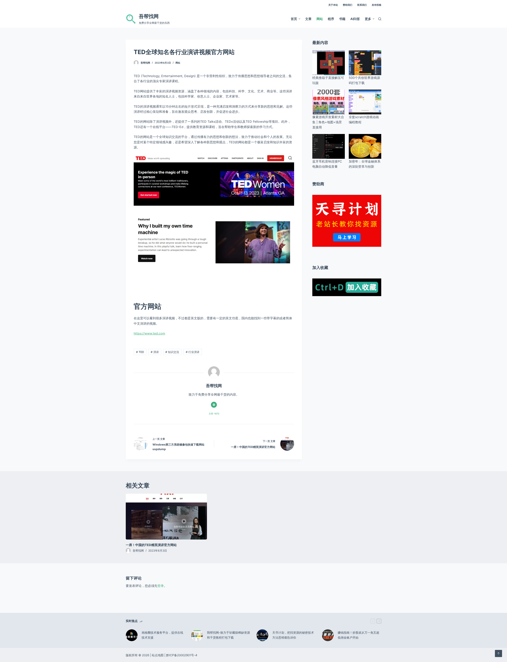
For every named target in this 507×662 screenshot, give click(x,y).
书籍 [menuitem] (342, 19)
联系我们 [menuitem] (362, 4)
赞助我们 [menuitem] (347, 4)
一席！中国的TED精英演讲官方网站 (151, 545)
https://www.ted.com (149, 333)
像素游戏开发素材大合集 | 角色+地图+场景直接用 (328, 122)
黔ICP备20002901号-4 (181, 655)
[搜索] (379, 18)
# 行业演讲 (192, 352)
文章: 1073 (214, 413)
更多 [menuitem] (368, 19)
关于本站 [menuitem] (333, 4)
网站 (177, 62)
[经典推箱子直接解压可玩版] (328, 62)
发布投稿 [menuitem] (376, 4)
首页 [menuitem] (294, 19)
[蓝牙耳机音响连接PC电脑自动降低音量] (328, 146)
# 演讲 (155, 352)
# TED (140, 352)
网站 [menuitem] (319, 19)
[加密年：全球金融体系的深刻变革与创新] (365, 146)
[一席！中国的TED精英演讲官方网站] (166, 517)
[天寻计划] (346, 220)
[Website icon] (214, 405)
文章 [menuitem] (308, 19)
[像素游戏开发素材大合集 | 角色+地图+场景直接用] (328, 102)
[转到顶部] (498, 653)
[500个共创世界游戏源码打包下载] (365, 62)
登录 (160, 586)
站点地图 (158, 655)
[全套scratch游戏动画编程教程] (365, 102)
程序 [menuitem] (331, 19)
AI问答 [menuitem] (355, 19)
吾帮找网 (149, 16)
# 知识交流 (172, 352)
